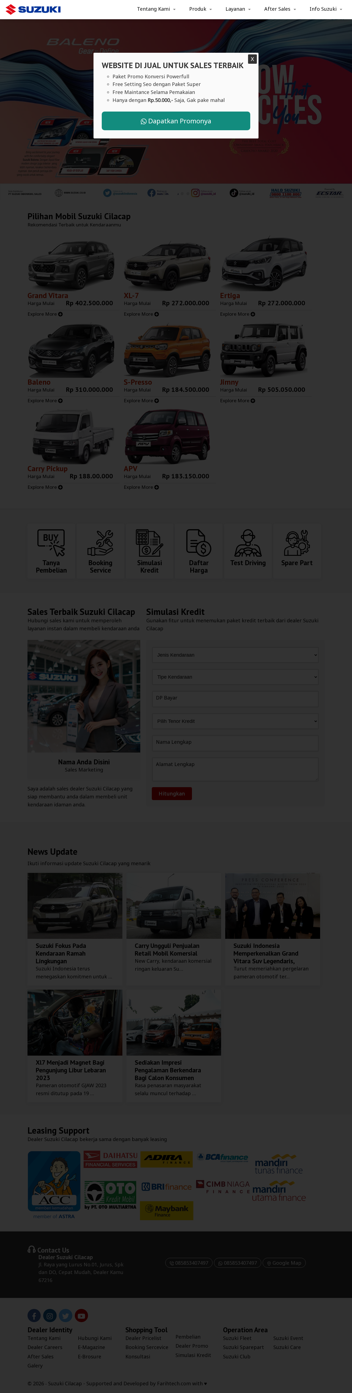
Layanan (235, 8)
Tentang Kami (153, 8)
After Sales (277, 8)
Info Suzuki (323, 8)
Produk (197, 8)
